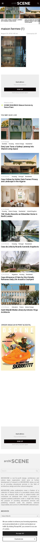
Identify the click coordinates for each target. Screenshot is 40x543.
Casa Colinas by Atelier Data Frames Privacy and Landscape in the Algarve (19, 180)
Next (39, 15)
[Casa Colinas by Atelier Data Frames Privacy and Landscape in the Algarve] (20, 163)
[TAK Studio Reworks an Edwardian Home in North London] (20, 196)
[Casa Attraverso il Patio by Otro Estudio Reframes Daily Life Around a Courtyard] (20, 261)
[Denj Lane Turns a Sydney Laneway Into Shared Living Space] (12, 12)
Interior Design (19, 144)
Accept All (20, 533)
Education (15, 307)
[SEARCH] (38, 3)
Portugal (21, 176)
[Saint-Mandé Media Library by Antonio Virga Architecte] (20, 294)
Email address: (20, 82)
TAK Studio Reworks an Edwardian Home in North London (19, 215)
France (21, 307)
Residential (29, 144)
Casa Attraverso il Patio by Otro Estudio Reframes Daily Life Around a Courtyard (17, 278)
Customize (19, 539)
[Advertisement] (20, 400)
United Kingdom (32, 211)
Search (37, 471)
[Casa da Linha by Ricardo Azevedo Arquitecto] (20, 231)
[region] (20, 530)
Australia (4, 144)
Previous (1, 15)
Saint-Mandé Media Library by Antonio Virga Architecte (19, 311)
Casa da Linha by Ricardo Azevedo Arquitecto (20, 246)
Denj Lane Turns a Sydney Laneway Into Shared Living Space (11, 20)
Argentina (15, 274)
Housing (11, 144)
